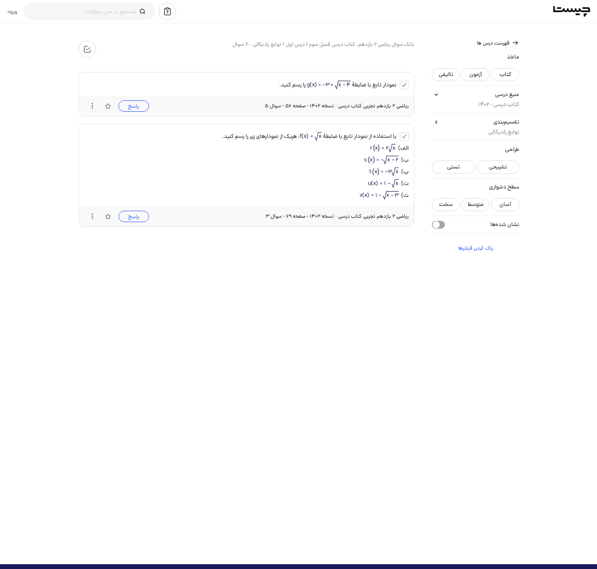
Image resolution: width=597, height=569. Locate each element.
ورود (12, 11)
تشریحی (498, 167)
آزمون (475, 74)
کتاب (505, 74)
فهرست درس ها (492, 43)
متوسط (475, 204)
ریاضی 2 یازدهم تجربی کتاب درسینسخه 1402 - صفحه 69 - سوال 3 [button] (336, 216)
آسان (505, 204)
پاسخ (133, 106)
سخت (445, 204)
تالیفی (445, 74)
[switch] (437, 225)
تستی (453, 167)
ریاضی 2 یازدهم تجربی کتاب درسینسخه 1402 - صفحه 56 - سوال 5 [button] (336, 106)
